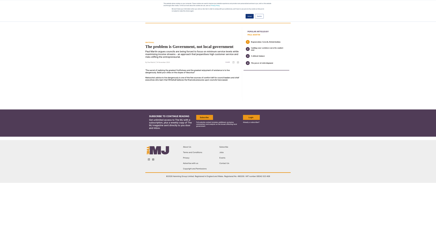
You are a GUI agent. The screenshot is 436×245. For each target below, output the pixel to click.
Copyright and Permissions (195, 169)
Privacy (186, 158)
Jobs (221, 152)
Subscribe (204, 117)
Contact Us (224, 163)
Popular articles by (258, 31)
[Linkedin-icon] (149, 159)
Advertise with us (190, 163)
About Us (187, 147)
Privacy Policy (215, 5)
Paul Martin (151, 62)
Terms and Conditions (192, 152)
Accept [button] (250, 16)
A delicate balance (258, 56)
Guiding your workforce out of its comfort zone (267, 49)
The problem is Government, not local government (189, 46)
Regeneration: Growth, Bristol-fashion (265, 42)
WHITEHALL (149, 42)
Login (251, 117)
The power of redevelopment (262, 63)
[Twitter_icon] (153, 159)
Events (222, 158)
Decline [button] (259, 16)
